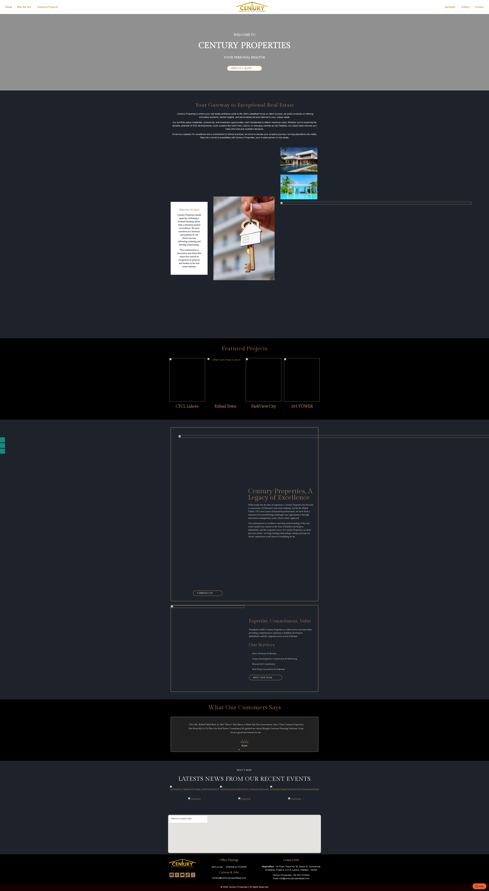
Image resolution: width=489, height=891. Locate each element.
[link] (25, 15)
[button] (172, 788)
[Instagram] (177, 875)
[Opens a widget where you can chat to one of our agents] (479, 886)
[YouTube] (182, 875)
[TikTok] (187, 875)
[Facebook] (171, 875)
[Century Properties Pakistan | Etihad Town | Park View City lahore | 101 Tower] (252, 11)
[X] (193, 875)
